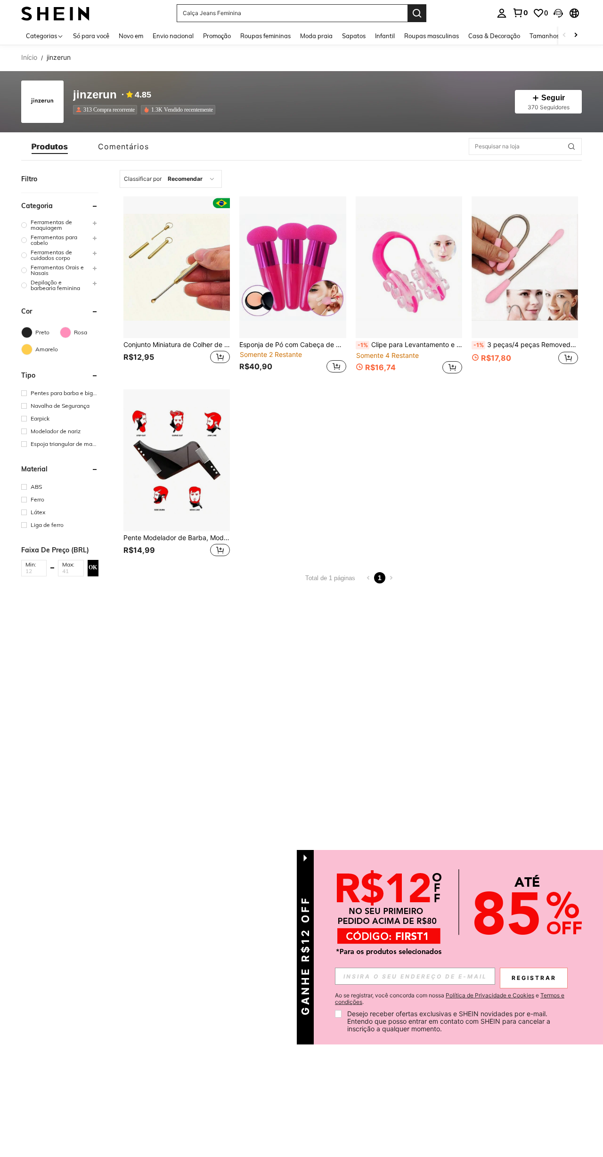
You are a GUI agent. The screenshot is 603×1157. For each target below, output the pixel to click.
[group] (59, 225)
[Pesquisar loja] (571, 146)
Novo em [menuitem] (131, 36)
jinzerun (95, 95)
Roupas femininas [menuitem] (265, 36)
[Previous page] (368, 577)
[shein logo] (55, 12)
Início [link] (29, 57)
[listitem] (107, 109)
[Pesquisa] (416, 13)
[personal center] (501, 13)
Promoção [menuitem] (217, 36)
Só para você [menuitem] (91, 36)
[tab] (50, 146)
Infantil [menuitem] (385, 36)
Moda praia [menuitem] (316, 36)
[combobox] (170, 178)
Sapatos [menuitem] (354, 36)
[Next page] (391, 577)
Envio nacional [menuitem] (173, 36)
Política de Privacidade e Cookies (490, 995)
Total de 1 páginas (330, 578)
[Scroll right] (575, 35)
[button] (558, 13)
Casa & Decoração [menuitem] (494, 36)
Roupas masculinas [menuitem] (431, 36)
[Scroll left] (564, 35)
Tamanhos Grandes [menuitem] (557, 36)
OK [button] (93, 567)
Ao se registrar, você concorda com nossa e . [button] (449, 998)
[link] (520, 12)
